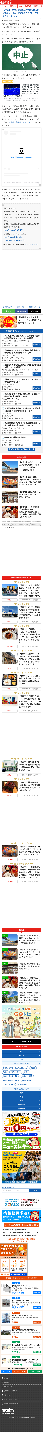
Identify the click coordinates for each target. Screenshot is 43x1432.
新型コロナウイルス (18, 524)
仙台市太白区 (26, 1080)
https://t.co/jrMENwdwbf (13, 237)
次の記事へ (33, 307)
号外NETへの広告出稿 (10, 1391)
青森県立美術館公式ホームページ (22, 122)
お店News (37, 6)
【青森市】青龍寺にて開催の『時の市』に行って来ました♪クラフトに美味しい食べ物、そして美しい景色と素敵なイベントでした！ (30, 997)
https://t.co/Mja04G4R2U (13, 230)
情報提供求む (8, 1386)
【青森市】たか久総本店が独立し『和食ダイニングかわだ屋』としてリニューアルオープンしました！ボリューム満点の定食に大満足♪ (30, 590)
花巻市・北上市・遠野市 (11, 1076)
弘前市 (5, 1072)
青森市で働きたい (13, 331)
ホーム (6, 1378)
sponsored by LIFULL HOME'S (28, 1278)
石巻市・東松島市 (22, 1084)
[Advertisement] (21, 553)
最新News (13, 6)
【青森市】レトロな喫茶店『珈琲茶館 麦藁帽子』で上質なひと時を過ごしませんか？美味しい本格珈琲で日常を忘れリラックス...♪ (29, 872)
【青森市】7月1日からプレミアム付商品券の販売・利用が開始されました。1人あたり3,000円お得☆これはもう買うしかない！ (30, 701)
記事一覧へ (21, 307)
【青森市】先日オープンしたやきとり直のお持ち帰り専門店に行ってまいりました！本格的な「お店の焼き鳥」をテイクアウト (29, 659)
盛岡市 (26, 1072)
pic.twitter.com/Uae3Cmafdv (14, 240)
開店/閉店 (28, 6)
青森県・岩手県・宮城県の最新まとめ (15, 1068)
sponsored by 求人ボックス (29, 331)
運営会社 (6, 1382)
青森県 (17, 20)
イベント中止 (6, 524)
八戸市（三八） (16, 1072)
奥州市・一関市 (27, 1076)
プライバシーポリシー (10, 1399)
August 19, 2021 (31, 244)
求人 (20, 6)
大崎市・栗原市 (8, 1084)
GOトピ (4, 6)
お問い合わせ (8, 1395)
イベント (5, 527)
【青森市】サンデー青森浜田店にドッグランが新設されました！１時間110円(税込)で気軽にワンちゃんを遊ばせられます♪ (29, 612)
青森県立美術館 (35, 524)
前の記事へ (9, 307)
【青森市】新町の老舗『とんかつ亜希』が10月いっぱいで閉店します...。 (29, 966)
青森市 (27, 524)
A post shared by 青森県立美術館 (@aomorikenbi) (21, 183)
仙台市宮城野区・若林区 (11, 1080)
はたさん (13, 528)
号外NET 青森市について (11, 1403)
